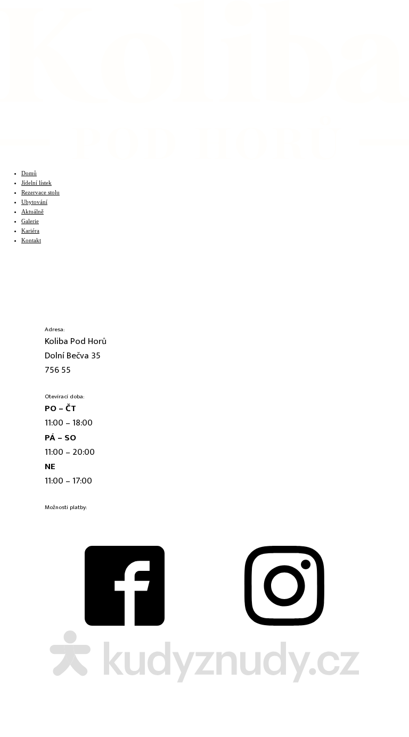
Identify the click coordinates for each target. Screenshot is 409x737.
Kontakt (31, 240)
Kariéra (30, 230)
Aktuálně (32, 211)
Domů (29, 173)
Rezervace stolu (40, 192)
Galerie (30, 221)
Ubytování (34, 202)
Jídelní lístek (36, 182)
